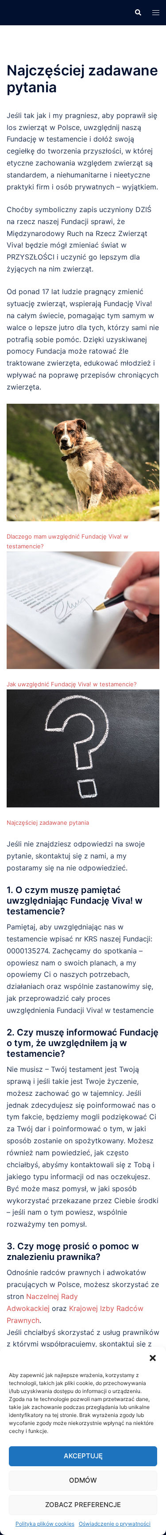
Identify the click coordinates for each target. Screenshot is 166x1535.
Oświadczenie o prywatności (115, 1523)
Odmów (83, 1480)
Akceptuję (83, 1456)
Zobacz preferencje (83, 1504)
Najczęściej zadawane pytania (48, 822)
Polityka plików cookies (44, 1523)
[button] (152, 1358)
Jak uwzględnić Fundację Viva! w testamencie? (72, 684)
